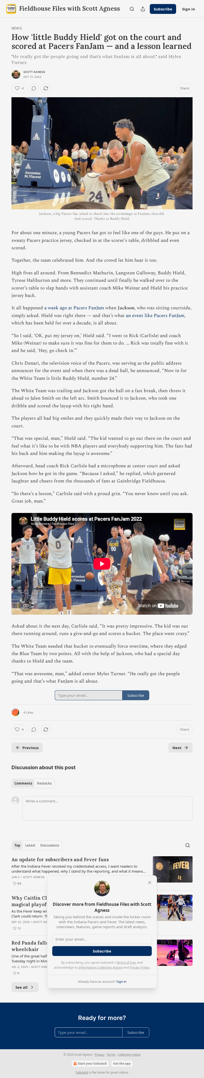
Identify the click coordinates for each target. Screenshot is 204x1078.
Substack (82, 1072)
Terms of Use (126, 962)
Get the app (122, 1063)
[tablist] (32, 783)
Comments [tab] (23, 783)
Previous (30, 747)
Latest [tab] (30, 845)
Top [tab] (17, 845)
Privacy (99, 1054)
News (16, 28)
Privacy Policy (140, 967)
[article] (102, 871)
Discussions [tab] (49, 845)
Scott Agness (34, 72)
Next (177, 747)
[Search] (132, 9)
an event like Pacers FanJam (155, 315)
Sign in (188, 8)
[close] (150, 883)
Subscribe (163, 8)
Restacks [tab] (44, 783)
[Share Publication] (143, 9)
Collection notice (129, 1054)
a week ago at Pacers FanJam (74, 308)
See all (21, 987)
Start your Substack (92, 1063)
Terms (111, 1054)
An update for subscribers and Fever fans (60, 859)
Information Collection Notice (100, 967)
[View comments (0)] (34, 88)
